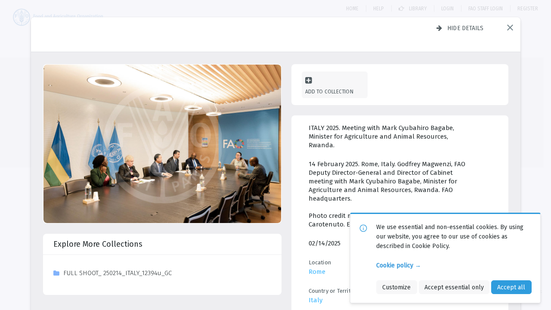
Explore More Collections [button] (97, 244)
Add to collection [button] (329, 91)
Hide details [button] (465, 28)
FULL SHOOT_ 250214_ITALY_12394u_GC (117, 273)
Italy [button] (315, 300)
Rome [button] (317, 272)
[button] (510, 27)
